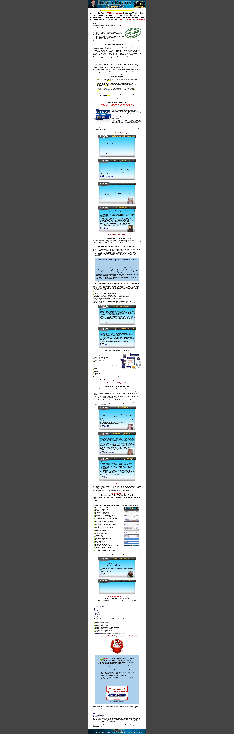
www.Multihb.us (102, 574)
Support (100, 732)
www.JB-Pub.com (103, 199)
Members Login (95, 732)
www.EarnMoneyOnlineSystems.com (107, 452)
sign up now (130, 720)
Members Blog (107, 732)
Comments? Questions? (98, 716)
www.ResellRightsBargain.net (105, 153)
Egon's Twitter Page (103, 477)
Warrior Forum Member (104, 228)
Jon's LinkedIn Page (103, 322)
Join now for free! (102, 726)
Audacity (99, 633)
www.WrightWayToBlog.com (105, 344)
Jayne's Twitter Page (103, 591)
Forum (103, 732)
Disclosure (136, 732)
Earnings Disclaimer (123, 732)
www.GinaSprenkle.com (104, 426)
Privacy (129, 732)
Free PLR (140, 732)
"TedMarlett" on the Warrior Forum (106, 176)
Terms (132, 732)
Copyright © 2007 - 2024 (115, 732)
